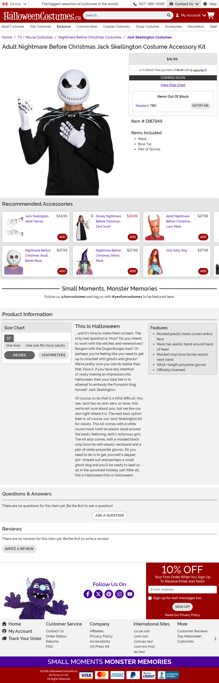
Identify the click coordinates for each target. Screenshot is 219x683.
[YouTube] (130, 594)
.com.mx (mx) (144, 647)
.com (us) (140, 636)
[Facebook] (88, 594)
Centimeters (53, 355)
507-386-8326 (152, 4)
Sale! (213, 26)
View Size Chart (173, 85)
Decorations (196, 26)
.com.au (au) (143, 641)
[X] (98, 594)
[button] (191, 15)
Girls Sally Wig (176, 250)
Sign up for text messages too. (177, 598)
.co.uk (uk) (141, 631)
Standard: (142, 105)
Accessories (173, 26)
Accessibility (100, 641)
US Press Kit (99, 647)
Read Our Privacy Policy (182, 615)
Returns (52, 641)
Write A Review (19, 549)
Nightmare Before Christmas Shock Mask (108, 255)
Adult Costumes (13, 26)
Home (15, 624)
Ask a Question (109, 515)
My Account (20, 631)
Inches (19, 355)
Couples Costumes (116, 26)
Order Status (56, 636)
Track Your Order (25, 638)
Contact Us (184, 4)
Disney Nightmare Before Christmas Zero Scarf (108, 221)
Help (213, 4)
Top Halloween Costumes (189, 638)
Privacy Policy (101, 636)
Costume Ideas (87, 26)
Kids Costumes (40, 26)
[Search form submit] (168, 15)
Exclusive (63, 26)
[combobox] (123, 15)
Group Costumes (147, 26)
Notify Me (200, 105)
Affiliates (97, 631)
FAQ (49, 647)
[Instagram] (119, 594)
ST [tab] (9, 338)
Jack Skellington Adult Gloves (37, 218)
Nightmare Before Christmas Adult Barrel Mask (37, 255)
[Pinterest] (109, 594)
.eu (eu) (139, 652)
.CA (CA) (15, 4)
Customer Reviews (192, 631)
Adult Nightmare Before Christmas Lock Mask (178, 221)
